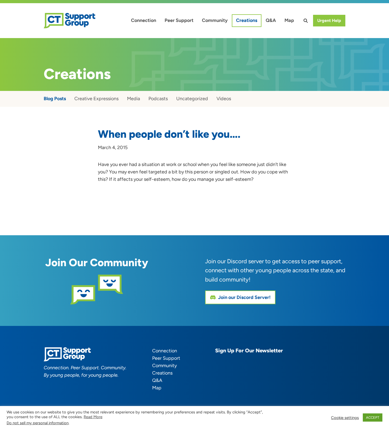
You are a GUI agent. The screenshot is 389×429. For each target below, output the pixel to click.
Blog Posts (55, 99)
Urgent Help (329, 20)
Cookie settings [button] (345, 417)
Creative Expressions (96, 99)
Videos (223, 99)
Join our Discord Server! (244, 297)
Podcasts (158, 99)
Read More (93, 416)
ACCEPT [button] (372, 417)
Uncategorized (192, 99)
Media (133, 99)
